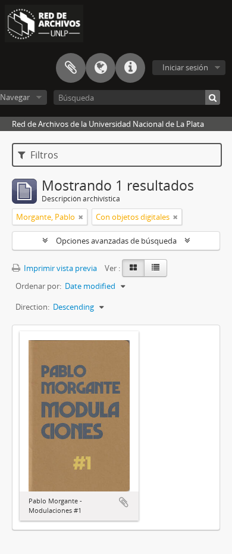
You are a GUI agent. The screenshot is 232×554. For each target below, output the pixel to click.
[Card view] (133, 268)
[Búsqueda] (212, 97)
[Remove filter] (81, 217)
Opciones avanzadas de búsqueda (116, 240)
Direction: (32, 306)
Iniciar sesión (185, 67)
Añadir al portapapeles (124, 502)
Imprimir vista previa (59, 268)
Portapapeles (71, 68)
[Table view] (155, 268)
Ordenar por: (38, 286)
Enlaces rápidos (130, 68)
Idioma (100, 68)
